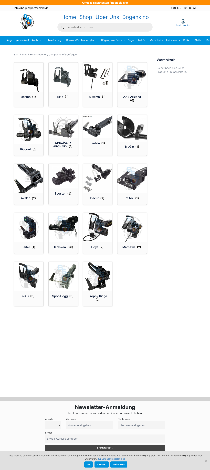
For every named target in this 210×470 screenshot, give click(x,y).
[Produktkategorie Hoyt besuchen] (97, 227)
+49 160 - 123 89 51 (183, 8)
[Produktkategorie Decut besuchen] (97, 178)
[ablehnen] (206, 460)
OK (88, 464)
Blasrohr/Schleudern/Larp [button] (81, 40)
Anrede (49, 419)
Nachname (124, 419)
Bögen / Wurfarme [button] (112, 40)
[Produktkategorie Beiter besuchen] (28, 227)
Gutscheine (157, 40)
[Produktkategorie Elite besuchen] (63, 77)
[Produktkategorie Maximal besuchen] (97, 77)
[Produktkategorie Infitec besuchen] (132, 178)
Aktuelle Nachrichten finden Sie (105, 2)
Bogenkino (135, 17)
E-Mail (48, 432)
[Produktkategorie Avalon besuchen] (28, 178)
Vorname (71, 419)
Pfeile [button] (198, 40)
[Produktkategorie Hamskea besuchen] (63, 227)
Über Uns (107, 17)
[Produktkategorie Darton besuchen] (28, 77)
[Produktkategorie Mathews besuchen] (132, 227)
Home (68, 17)
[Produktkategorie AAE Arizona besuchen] (132, 77)
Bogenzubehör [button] (137, 40)
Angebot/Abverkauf (17, 40)
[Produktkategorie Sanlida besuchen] (97, 126)
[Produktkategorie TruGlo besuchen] (132, 128)
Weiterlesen (119, 464)
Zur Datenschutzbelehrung (111, 459)
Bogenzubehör (38, 54)
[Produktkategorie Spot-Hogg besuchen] (63, 276)
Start (16, 54)
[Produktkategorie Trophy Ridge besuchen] (97, 276)
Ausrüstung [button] (55, 40)
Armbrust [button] (37, 40)
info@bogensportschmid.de (31, 8)
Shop (85, 17)
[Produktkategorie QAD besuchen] (28, 276)
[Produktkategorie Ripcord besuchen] (28, 129)
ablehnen (101, 464)
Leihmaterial (173, 40)
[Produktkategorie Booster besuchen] (63, 176)
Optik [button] (186, 40)
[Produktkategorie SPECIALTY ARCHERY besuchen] (63, 126)
